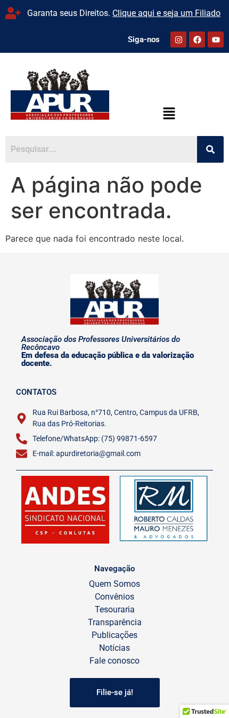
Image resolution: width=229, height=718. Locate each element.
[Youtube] (216, 39)
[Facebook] (197, 39)
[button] (168, 113)
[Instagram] (178, 39)
